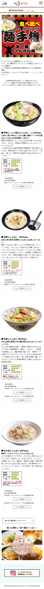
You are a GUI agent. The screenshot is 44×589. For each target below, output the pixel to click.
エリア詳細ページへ (22, 186)
